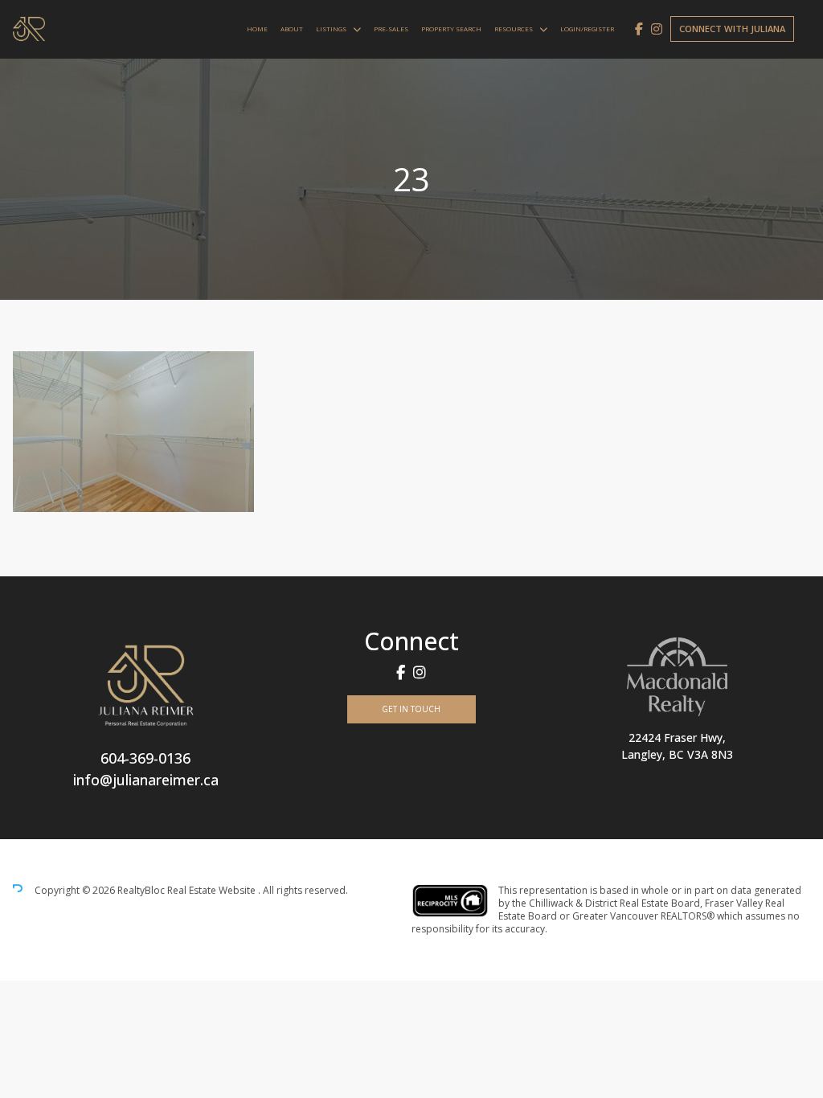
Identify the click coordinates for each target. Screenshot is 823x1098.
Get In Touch (411, 709)
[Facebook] (639, 29)
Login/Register (587, 28)
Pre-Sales (391, 28)
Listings (331, 28)
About (291, 28)
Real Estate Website (212, 890)
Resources (513, 28)
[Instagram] (656, 29)
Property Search (451, 28)
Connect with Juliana (732, 29)
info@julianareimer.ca (146, 779)
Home (257, 28)
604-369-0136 (145, 758)
